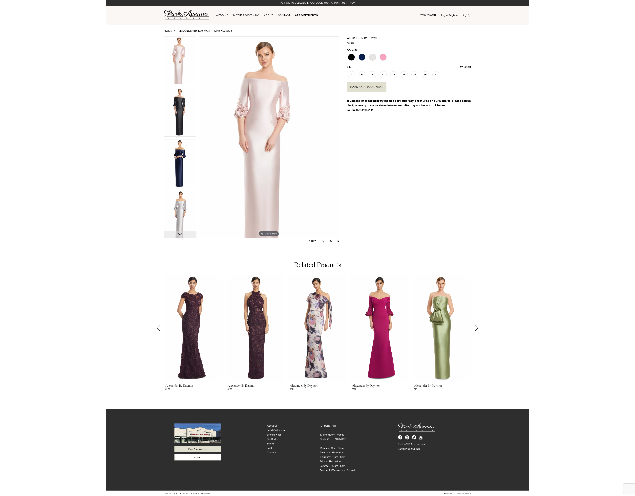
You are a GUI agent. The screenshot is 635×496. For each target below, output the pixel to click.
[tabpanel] (180, 62)
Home (168, 30)
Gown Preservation (409, 448)
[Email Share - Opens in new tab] (338, 241)
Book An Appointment (367, 86)
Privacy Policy (191, 494)
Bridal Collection (276, 430)
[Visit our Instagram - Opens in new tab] (407, 437)
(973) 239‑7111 (328, 425)
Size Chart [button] (464, 67)
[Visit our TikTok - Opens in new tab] (414, 437)
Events (271, 443)
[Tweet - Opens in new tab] (323, 241)
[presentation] (193, 328)
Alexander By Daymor (193, 30)
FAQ (269, 448)
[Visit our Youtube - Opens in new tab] (421, 437)
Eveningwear (274, 434)
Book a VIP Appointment (412, 444)
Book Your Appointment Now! (336, 2)
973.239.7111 (364, 110)
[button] (450, 15)
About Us (272, 425)
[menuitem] (222, 15)
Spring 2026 (223, 30)
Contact (271, 452)
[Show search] (464, 15)
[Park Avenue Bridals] (186, 15)
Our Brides (272, 439)
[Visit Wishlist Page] (469, 15)
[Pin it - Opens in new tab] (330, 241)
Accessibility (208, 494)
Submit (198, 457)
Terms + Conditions (173, 494)
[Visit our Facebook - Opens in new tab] (400, 437)
